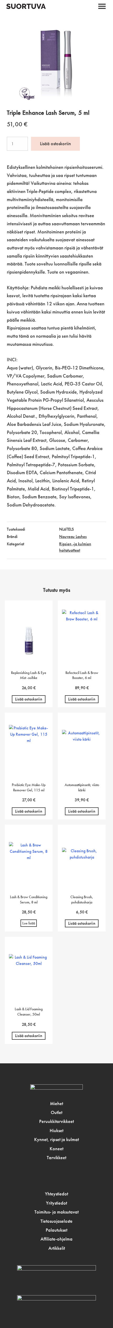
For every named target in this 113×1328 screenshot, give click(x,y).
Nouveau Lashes (73, 536)
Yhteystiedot (56, 1194)
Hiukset (56, 1130)
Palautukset (56, 1230)
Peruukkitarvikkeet (56, 1121)
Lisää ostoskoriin (55, 144)
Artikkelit (56, 1248)
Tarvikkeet (56, 1157)
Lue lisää (28, 923)
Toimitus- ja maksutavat (56, 1212)
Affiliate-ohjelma (56, 1239)
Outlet (56, 1112)
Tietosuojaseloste (56, 1221)
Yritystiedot (56, 1203)
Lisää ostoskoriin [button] (28, 699)
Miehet (56, 1103)
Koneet (56, 1149)
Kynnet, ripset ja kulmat (56, 1139)
